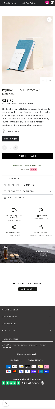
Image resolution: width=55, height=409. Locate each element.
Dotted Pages (10, 139)
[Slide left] (43, 80)
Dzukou (23, 379)
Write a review (27, 289)
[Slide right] (49, 80)
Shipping (14, 103)
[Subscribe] (51, 339)
